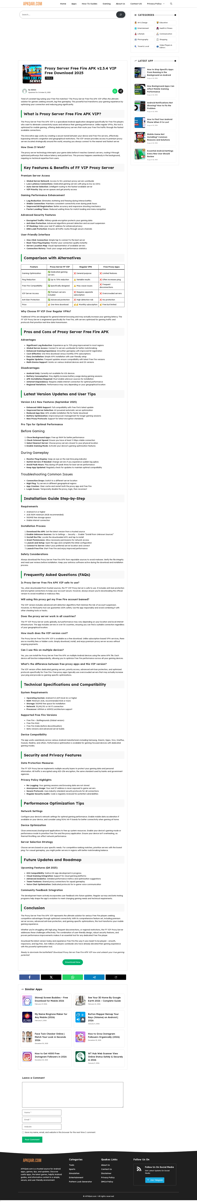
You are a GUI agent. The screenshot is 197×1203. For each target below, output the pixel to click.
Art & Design (142, 23)
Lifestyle (141, 34)
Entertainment (143, 28)
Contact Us (106, 1169)
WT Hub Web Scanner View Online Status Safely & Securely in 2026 (105, 1056)
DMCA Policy (107, 1181)
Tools (49, 78)
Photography (143, 39)
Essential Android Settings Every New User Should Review (160, 154)
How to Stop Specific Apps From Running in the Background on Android (160, 72)
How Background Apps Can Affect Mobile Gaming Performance (160, 89)
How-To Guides (89, 3)
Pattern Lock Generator (80, 1181)
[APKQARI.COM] (32, 3)
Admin (33, 90)
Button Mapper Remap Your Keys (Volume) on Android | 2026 (103, 1017)
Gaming (107, 3)
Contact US (136, 3)
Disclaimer (106, 1173)
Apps (74, 3)
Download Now (72, 962)
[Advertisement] (72, 40)
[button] (171, 3)
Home (63, 3)
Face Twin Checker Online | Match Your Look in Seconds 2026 (50, 1037)
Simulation (74, 1173)
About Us (120, 3)
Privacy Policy (154, 3)
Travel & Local (143, 46)
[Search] (120, 14)
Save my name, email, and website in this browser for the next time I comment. (60, 1132)
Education (164, 23)
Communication (166, 34)
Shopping (163, 39)
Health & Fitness (166, 28)
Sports (72, 1169)
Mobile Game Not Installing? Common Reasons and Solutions (158, 137)
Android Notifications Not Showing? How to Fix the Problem (160, 105)
